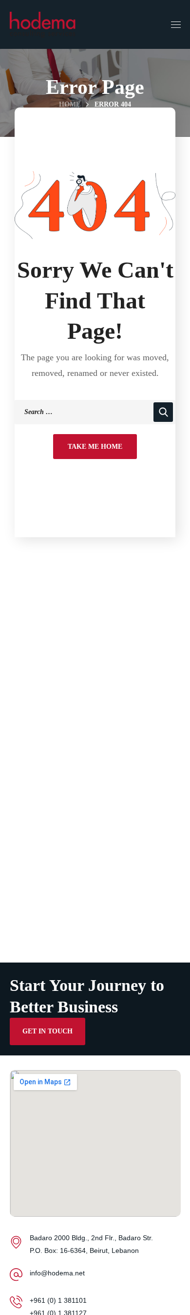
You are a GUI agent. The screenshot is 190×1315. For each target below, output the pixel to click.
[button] (47, 1031)
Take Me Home (95, 446)
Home (69, 104)
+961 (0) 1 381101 (58, 1300)
